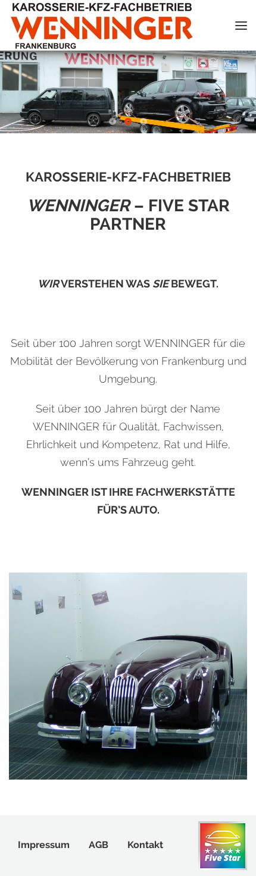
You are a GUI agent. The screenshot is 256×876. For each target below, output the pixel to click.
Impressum (44, 844)
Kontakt (145, 844)
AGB (98, 844)
